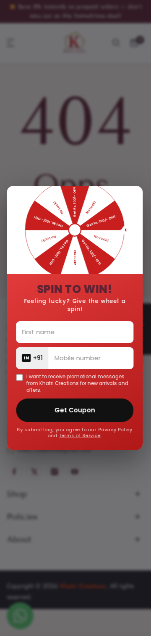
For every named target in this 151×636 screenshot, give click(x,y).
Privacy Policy (116, 430)
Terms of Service (81, 436)
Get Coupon (75, 410)
